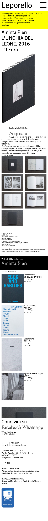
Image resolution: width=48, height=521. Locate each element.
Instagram (14, 442)
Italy (22, 251)
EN (8, 463)
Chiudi (39, 13)
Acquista (18, 133)
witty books (37, 251)
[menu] (43, 5)
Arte (14, 249)
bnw (31, 249)
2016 (3, 249)
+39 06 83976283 (9, 455)
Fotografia (36, 249)
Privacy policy (7, 471)
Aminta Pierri (8, 249)
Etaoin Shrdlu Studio (31, 481)
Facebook (11, 427)
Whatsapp (33, 427)
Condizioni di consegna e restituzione (17, 473)
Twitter (9, 433)
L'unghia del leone (29, 251)
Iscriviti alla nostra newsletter (14, 445)
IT (5, 463)
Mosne (4, 483)
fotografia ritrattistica (14, 251)
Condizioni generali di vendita (26, 471)
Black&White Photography (22, 249)
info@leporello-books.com (12, 457)
